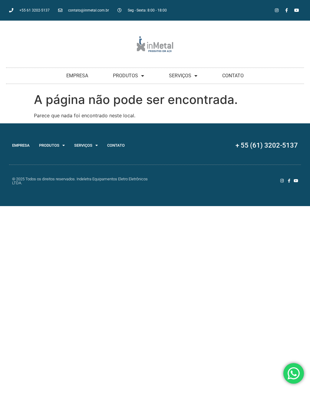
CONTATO (233, 75)
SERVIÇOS (180, 75)
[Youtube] (296, 10)
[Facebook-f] (286, 10)
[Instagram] (276, 10)
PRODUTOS (125, 75)
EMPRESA (77, 75)
